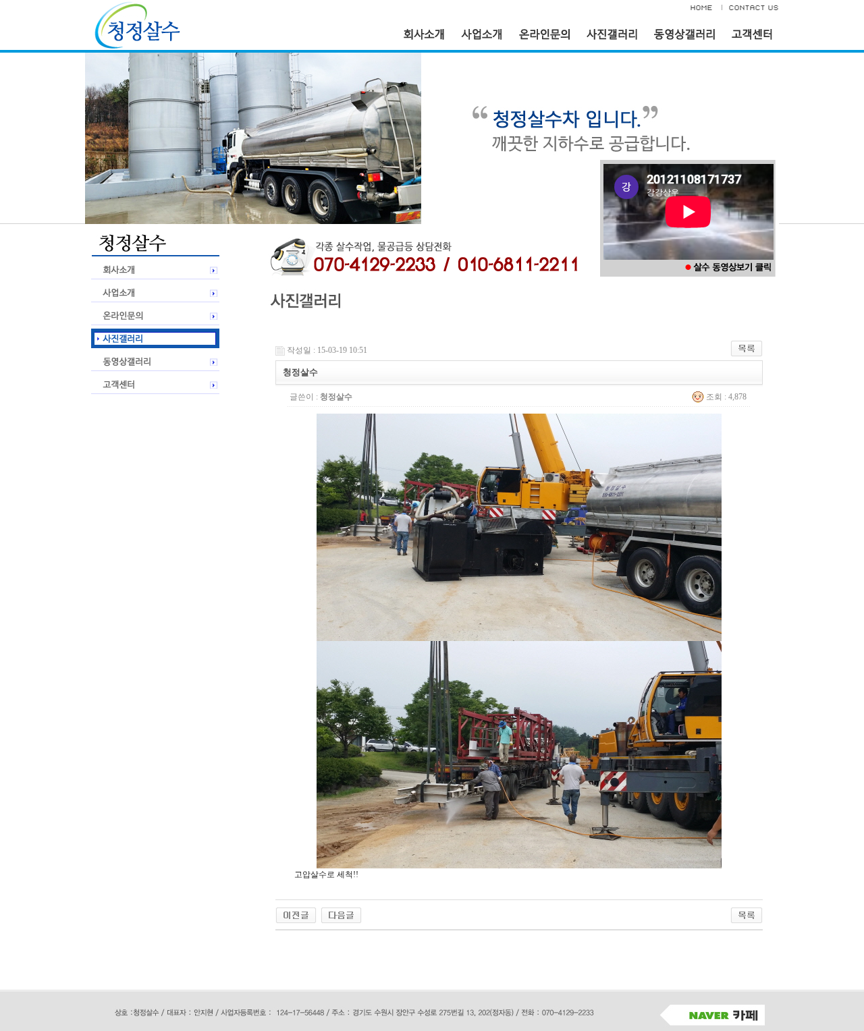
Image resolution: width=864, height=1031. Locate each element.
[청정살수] (296, 914)
